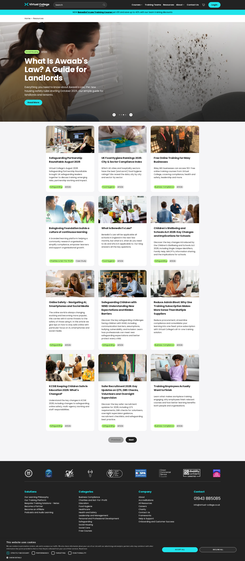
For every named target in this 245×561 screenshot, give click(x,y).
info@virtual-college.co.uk (207, 504)
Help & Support (146, 518)
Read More (33, 102)
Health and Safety (88, 512)
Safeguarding (85, 521)
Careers (143, 506)
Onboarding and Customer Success (156, 521)
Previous (116, 439)
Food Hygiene (85, 506)
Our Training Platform (35, 500)
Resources (168, 4)
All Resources (145, 503)
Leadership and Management (93, 515)
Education (84, 503)
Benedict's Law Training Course (95, 12)
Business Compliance (89, 497)
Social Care (84, 527)
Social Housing (86, 524)
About (179, 4)
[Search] (104, 5)
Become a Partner (33, 506)
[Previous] (114, 115)
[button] (81, 557)
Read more (83, 549)
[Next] (131, 115)
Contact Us (193, 4)
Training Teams (153, 4)
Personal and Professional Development (99, 518)
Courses (136, 4)
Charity (142, 509)
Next (131, 439)
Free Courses (85, 530)
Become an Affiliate (34, 509)
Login (214, 4)
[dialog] (122, 549)
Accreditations (146, 500)
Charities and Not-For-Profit (93, 500)
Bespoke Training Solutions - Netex (41, 503)
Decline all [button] (218, 549)
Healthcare (84, 509)
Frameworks (145, 515)
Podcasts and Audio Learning (38, 512)
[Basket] (203, 5)
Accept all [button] (180, 549)
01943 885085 (207, 498)
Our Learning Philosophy (36, 497)
